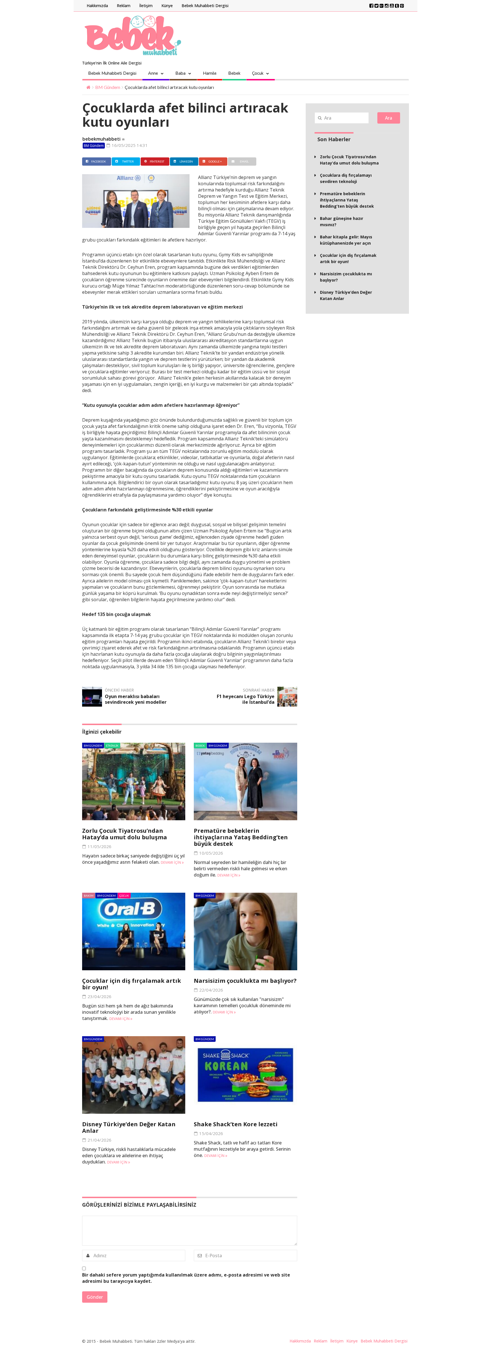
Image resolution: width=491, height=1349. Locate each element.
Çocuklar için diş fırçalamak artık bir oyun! (131, 984)
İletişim (146, 5)
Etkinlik (112, 745)
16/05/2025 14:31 (129, 145)
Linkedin (186, 161)
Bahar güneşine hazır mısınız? (341, 221)
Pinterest (157, 161)
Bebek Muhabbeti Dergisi (205, 5)
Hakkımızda (97, 5)
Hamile (210, 73)
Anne (153, 73)
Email (244, 161)
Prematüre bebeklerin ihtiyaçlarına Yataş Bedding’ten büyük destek (241, 837)
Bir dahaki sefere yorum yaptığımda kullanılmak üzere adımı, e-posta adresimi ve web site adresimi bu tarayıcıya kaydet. (186, 1278)
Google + (215, 161)
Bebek (234, 73)
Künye (167, 5)
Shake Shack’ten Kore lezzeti (236, 1124)
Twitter (128, 161)
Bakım (88, 895)
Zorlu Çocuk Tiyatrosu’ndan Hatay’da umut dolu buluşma (124, 834)
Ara (388, 118)
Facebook (98, 161)
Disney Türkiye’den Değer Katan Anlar (129, 1127)
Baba (180, 73)
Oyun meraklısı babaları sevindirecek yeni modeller (136, 699)
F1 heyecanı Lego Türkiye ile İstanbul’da (245, 699)
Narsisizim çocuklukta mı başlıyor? (245, 980)
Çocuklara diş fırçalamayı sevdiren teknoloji (346, 178)
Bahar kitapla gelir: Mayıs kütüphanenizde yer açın (346, 240)
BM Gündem (107, 87)
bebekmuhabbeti (101, 139)
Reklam (123, 5)
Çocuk (257, 73)
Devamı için (171, 862)
